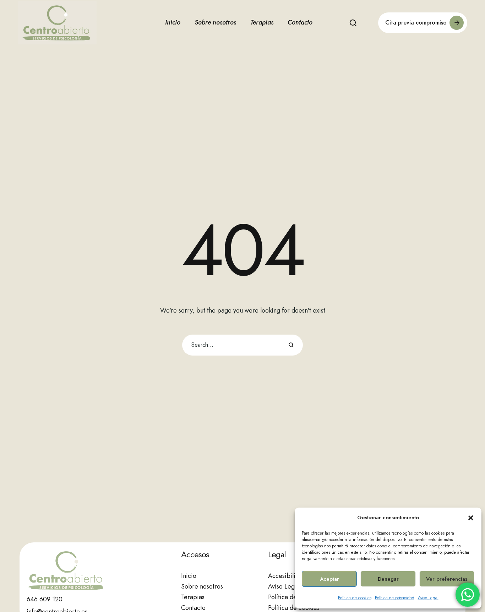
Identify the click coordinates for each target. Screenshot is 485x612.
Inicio (188, 575)
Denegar (388, 579)
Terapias (193, 597)
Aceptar (329, 579)
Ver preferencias (446, 579)
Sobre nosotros (202, 586)
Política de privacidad (394, 598)
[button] (470, 517)
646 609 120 (44, 599)
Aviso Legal (428, 598)
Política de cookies (354, 598)
